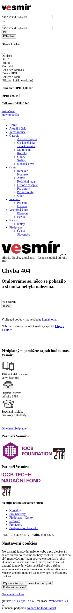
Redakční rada (26, 181)
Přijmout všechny (13, 583)
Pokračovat (8, 111)
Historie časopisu (27, 185)
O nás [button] (13, 167)
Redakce (22, 171)
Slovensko (23, 234)
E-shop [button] (13, 220)
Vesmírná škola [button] (18, 209)
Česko (21, 231)
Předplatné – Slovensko (23, 528)
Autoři (21, 178)
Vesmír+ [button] (14, 199)
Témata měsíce (26, 146)
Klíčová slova (25, 163)
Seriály (21, 160)
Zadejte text (9, 16)
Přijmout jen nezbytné (39, 583)
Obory (21, 156)
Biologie (22, 213)
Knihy (21, 224)
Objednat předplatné (14, 428)
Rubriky (22, 153)
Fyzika (21, 216)
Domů (13, 125)
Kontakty (23, 174)
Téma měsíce (17, 132)
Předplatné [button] (15, 227)
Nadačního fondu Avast (41, 608)
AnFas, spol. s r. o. (22, 601)
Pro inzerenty (25, 192)
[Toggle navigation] (3, 119)
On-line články (26, 142)
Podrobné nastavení (14, 587)
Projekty (22, 202)
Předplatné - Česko (21, 517)
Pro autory (23, 188)
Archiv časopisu (27, 139)
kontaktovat (49, 319)
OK (5, 32)
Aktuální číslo (17, 128)
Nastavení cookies (13, 594)
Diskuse (22, 206)
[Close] (3, 53)
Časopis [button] (14, 135)
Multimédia (24, 149)
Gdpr (20, 195)
